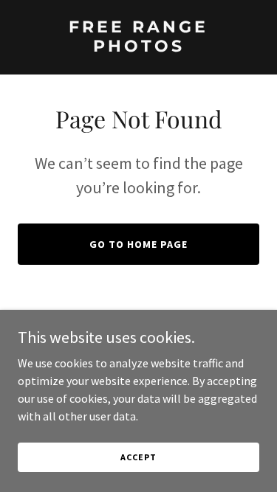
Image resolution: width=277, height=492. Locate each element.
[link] (138, 47)
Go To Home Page (138, 244)
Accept (138, 456)
